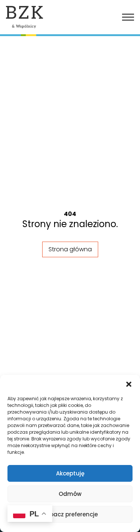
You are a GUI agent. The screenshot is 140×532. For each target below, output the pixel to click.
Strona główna (70, 249)
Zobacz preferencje (70, 514)
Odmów (70, 494)
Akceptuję (70, 473)
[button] (129, 384)
